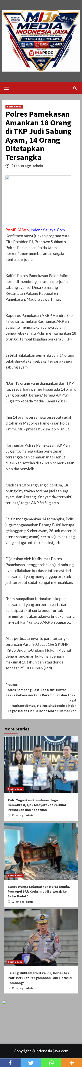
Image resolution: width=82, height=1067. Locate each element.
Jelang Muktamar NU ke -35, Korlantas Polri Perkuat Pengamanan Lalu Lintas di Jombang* (40, 978)
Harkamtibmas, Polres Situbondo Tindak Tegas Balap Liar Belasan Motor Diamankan (42, 705)
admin (38, 165)
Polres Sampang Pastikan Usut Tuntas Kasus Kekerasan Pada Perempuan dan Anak (40, 689)
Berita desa (14, 106)
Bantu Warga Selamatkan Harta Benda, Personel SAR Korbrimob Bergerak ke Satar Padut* (39, 891)
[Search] (75, 88)
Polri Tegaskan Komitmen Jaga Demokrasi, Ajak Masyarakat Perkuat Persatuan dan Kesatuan (37, 805)
